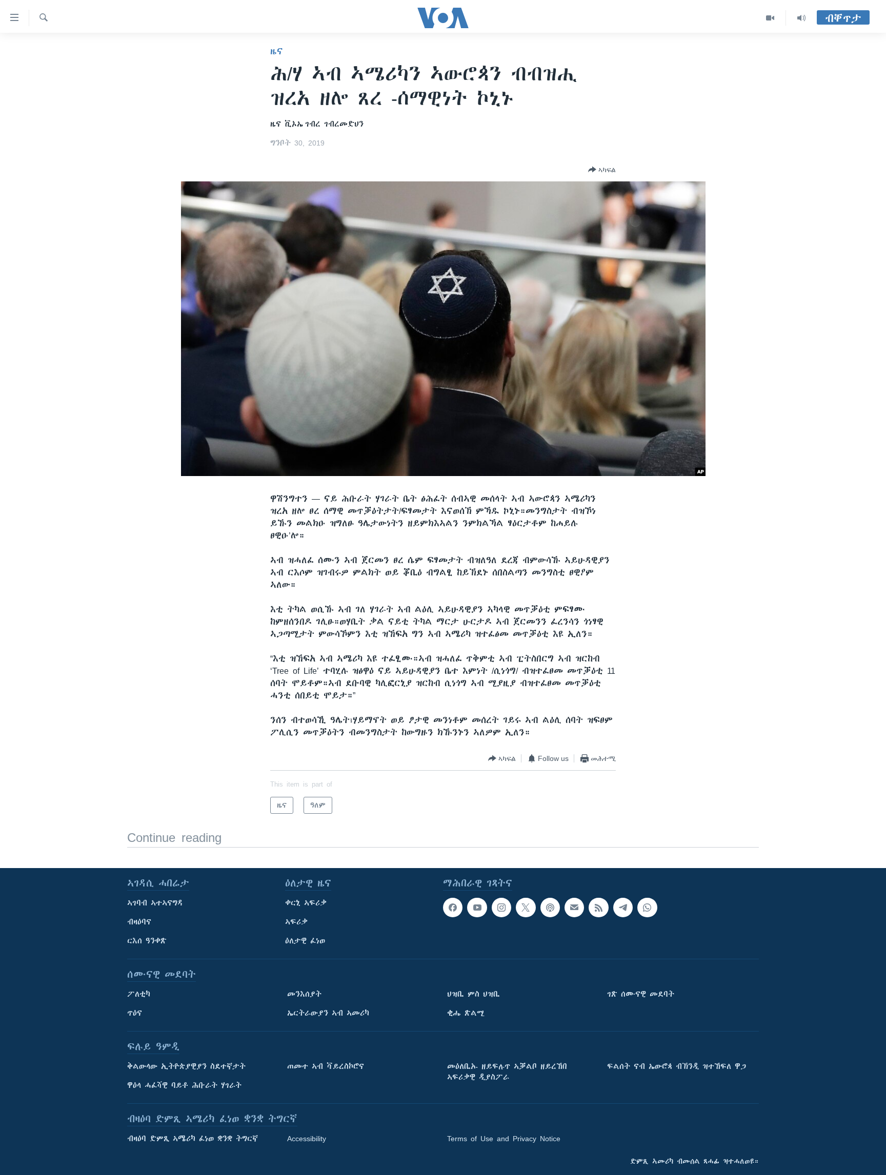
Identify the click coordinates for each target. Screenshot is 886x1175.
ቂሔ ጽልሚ (466, 1013)
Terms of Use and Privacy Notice (503, 1138)
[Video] (770, 18)
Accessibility (306, 1138)
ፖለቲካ (138, 994)
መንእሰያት (304, 994)
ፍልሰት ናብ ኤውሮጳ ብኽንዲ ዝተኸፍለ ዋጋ (676, 1066)
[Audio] (801, 18)
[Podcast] (550, 907)
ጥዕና (134, 1013)
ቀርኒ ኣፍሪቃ (306, 903)
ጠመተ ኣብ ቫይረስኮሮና (325, 1066)
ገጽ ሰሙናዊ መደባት (640, 994)
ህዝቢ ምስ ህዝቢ (473, 994)
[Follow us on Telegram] (623, 907)
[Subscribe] (574, 907)
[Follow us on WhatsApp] (647, 907)
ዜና (276, 51)
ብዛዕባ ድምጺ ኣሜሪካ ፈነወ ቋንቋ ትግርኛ (192, 1138)
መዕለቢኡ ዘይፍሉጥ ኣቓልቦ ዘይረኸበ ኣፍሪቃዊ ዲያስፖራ (507, 1072)
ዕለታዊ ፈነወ (305, 940)
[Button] (602, 169)
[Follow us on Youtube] (477, 907)
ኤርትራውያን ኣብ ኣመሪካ (328, 1013)
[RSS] (598, 907)
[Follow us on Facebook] (452, 907)
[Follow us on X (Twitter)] (525, 907)
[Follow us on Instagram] (501, 907)
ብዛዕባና (139, 921)
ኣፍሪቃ (296, 921)
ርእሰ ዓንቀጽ (147, 940)
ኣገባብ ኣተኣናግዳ (155, 903)
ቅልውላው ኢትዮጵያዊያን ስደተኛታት (186, 1066)
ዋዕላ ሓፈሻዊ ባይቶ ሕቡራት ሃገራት (184, 1085)
